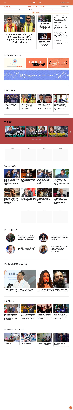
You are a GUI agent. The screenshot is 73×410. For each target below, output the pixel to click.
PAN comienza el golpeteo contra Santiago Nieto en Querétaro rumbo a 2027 (44, 26)
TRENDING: (37, 12)
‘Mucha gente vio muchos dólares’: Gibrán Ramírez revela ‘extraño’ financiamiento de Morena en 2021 (61, 181)
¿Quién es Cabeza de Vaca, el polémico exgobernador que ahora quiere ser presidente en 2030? (61, 107)
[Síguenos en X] (10, 6)
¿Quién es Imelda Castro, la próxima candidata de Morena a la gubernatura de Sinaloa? (44, 316)
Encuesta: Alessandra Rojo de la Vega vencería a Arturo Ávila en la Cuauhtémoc (52, 290)
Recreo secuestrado (27, 343)
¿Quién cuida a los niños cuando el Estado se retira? (44, 344)
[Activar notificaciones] (70, 407)
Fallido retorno (9, 343)
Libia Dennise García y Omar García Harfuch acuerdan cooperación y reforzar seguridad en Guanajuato (11, 317)
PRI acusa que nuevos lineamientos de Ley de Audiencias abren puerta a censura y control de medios (61, 200)
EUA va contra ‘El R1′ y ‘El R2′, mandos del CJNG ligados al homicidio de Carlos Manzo (19, 38)
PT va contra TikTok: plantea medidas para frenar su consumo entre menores (44, 200)
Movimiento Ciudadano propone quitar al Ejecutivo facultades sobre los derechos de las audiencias (11, 200)
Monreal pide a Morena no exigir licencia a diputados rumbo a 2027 (28, 199)
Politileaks (52, 9)
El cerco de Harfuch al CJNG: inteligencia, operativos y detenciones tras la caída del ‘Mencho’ (60, 35)
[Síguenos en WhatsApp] (5, 6)
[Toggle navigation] (5, 2)
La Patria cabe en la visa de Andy (60, 343)
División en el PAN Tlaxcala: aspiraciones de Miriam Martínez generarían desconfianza (59, 249)
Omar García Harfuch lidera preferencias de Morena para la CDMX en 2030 (20, 290)
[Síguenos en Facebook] (7, 6)
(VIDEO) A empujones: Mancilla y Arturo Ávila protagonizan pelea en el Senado (44, 181)
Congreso (41, 9)
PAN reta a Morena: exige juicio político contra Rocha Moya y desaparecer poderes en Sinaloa (11, 181)
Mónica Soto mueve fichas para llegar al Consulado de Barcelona (44, 43)
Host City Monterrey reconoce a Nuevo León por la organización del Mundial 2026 (60, 316)
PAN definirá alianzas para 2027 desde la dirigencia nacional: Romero (10, 106)
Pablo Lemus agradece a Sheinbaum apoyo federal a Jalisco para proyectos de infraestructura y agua (28, 316)
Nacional (21, 9)
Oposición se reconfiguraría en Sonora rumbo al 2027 (61, 42)
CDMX (30, 9)
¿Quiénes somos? (65, 6)
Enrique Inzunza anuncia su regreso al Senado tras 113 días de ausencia (28, 180)
